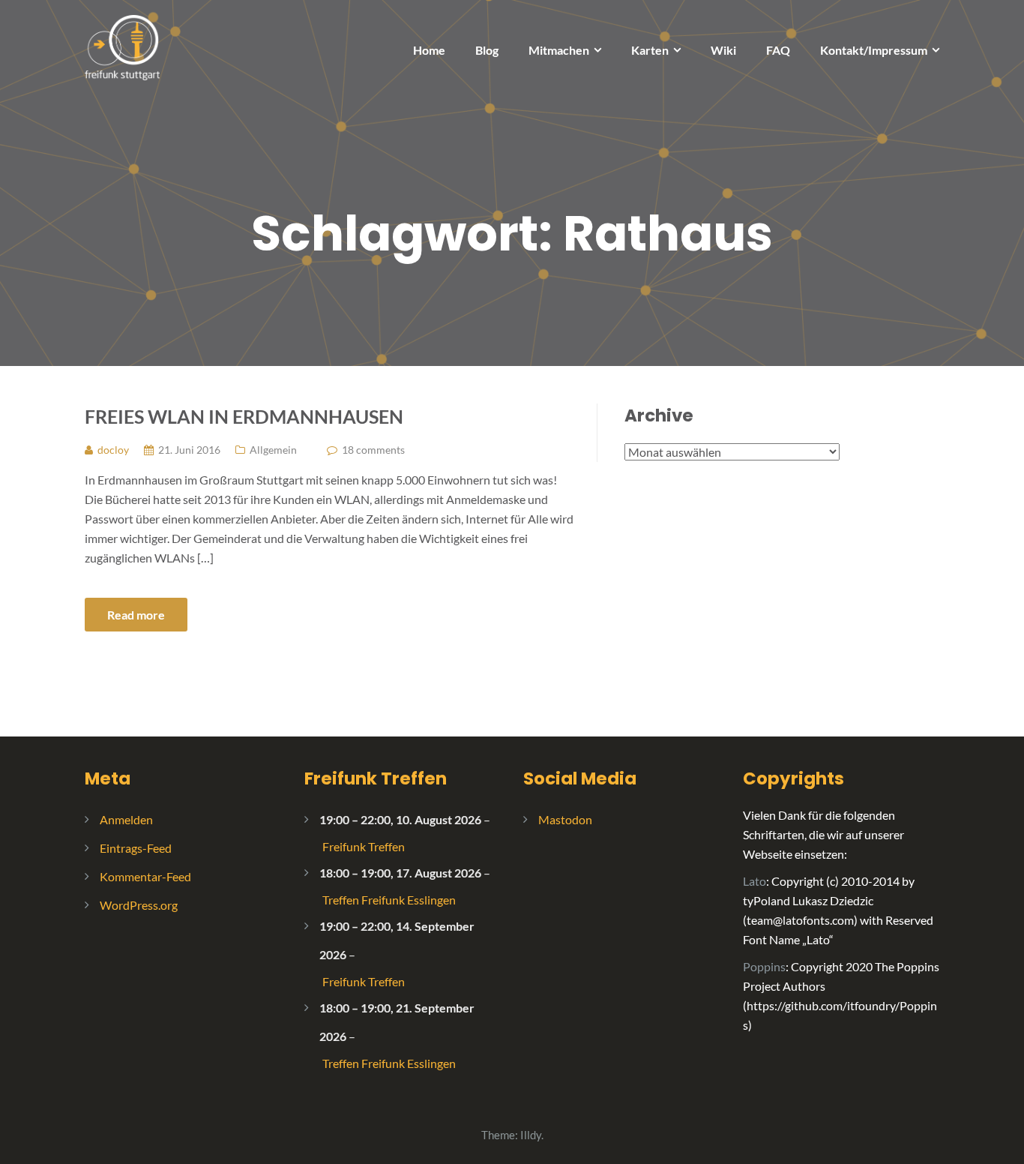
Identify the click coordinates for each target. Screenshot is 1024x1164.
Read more (136, 615)
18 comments (373, 449)
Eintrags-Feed (136, 848)
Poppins (764, 966)
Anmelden (126, 819)
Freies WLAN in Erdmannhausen (244, 416)
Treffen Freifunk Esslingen (389, 899)
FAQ (778, 50)
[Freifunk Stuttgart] (122, 46)
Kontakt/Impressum (873, 50)
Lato (754, 881)
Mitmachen (558, 50)
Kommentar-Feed (145, 876)
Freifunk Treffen (375, 778)
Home (429, 50)
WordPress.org (139, 905)
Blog (487, 50)
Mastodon (565, 819)
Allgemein (273, 449)
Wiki (723, 50)
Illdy (530, 1135)
